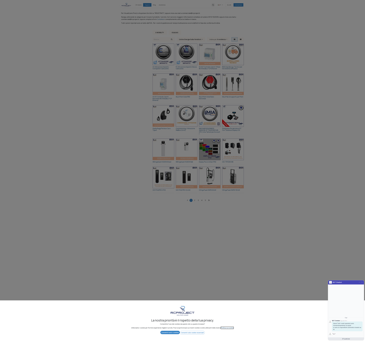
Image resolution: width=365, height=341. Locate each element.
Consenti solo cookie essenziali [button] (192, 333)
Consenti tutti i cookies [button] (170, 332)
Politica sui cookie (227, 328)
